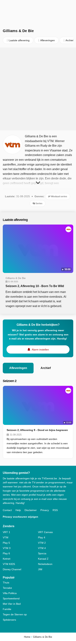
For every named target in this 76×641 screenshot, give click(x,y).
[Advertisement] (38, 89)
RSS (55, 510)
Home (27, 637)
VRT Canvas (45, 532)
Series (38, 203)
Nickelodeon (45, 564)
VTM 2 (42, 542)
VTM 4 (42, 548)
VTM (5, 537)
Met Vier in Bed (12, 603)
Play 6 (6, 553)
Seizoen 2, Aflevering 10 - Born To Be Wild (35, 286)
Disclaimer (31, 510)
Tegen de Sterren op (15, 614)
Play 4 (41, 537)
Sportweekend (11, 598)
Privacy (44, 510)
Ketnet (6, 558)
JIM (40, 569)
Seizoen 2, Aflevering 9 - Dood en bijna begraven (37, 430)
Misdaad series (59, 196)
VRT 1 (6, 532)
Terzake (7, 587)
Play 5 (6, 542)
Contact (7, 510)
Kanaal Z (43, 558)
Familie (7, 609)
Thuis (6, 582)
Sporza (42, 553)
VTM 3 (7, 548)
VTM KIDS (9, 564)
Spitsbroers (9, 619)
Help (18, 510)
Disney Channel (12, 569)
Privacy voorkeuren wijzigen (20, 516)
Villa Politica (10, 593)
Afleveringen (18, 368)
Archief (46, 368)
